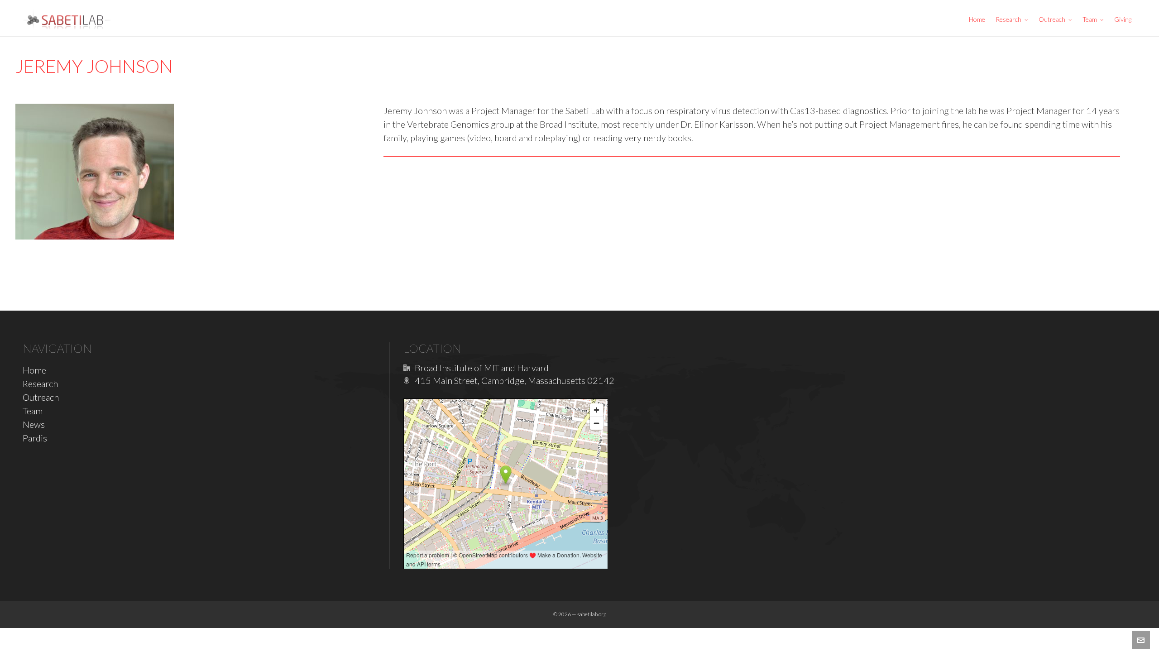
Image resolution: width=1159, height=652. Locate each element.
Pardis (35, 437)
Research (40, 383)
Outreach (41, 397)
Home (34, 369)
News (34, 424)
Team (33, 410)
